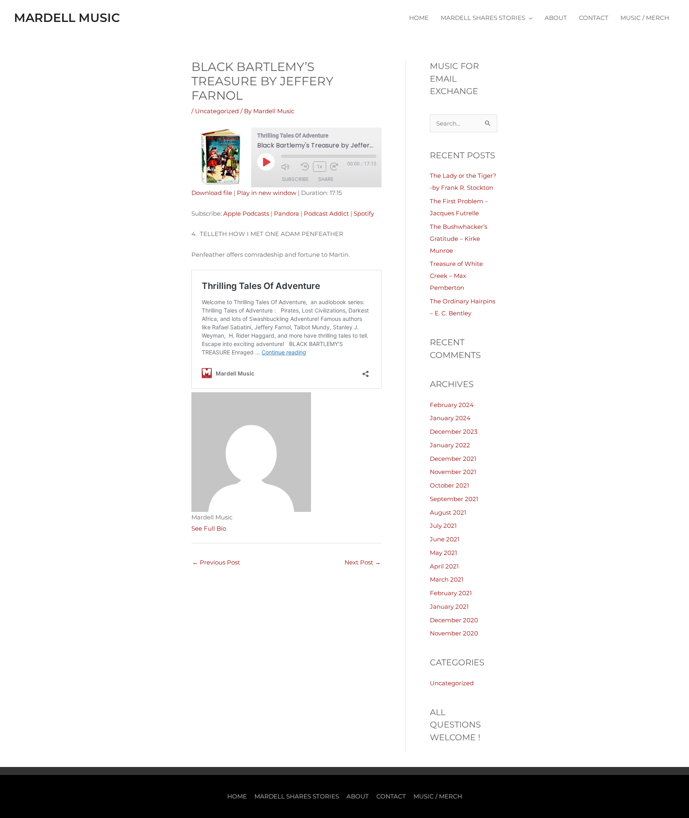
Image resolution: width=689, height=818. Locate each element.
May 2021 (443, 552)
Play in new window (266, 193)
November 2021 (453, 472)
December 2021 (453, 458)
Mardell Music (67, 17)
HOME (419, 18)
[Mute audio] (289, 166)
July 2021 (443, 525)
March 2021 (446, 579)
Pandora (286, 213)
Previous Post (216, 562)
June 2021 (444, 539)
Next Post (362, 562)
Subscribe (295, 179)
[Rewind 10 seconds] (305, 167)
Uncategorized (217, 111)
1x (319, 166)
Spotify (364, 213)
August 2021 (448, 512)
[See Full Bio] (231, 528)
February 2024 (452, 405)
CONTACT (593, 18)
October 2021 (449, 485)
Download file (211, 193)
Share (325, 179)
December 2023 (453, 431)
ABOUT (556, 18)
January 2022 (450, 445)
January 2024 (450, 418)
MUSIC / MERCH (644, 18)
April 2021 (444, 566)
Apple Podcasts (246, 213)
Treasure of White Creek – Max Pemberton (456, 275)
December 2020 (454, 620)
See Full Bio (208, 528)
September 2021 (454, 499)
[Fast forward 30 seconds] (338, 167)
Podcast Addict (326, 213)
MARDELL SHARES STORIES (483, 18)
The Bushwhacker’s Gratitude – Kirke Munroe (458, 238)
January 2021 (449, 606)
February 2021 (451, 593)
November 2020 (454, 633)
